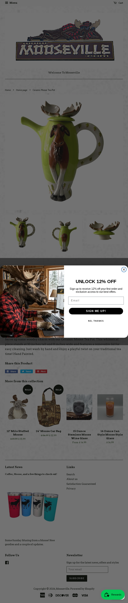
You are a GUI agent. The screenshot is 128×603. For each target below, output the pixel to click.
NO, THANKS (96, 321)
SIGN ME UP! (96, 311)
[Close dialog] (124, 269)
